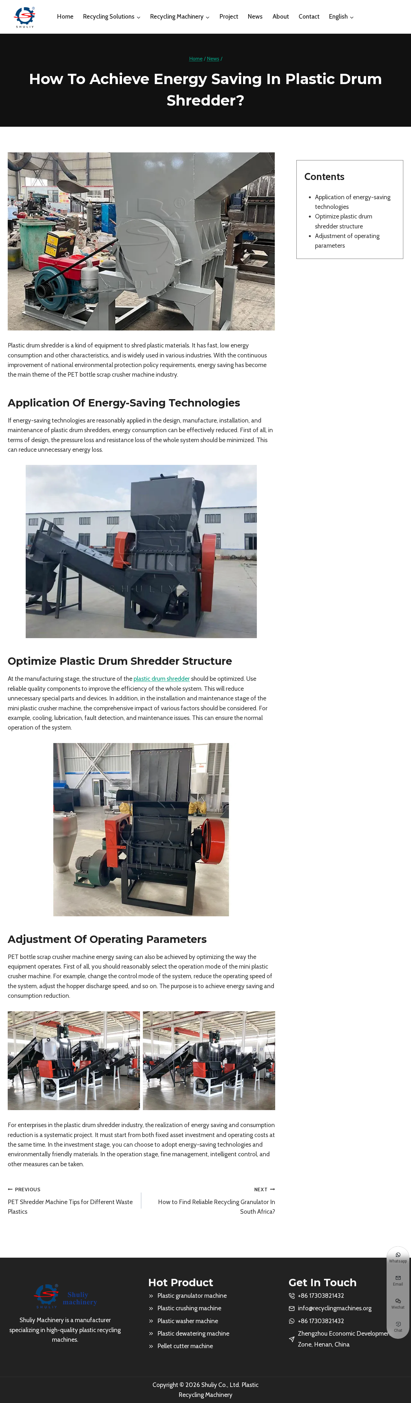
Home (65, 16)
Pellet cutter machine (185, 1346)
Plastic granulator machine (192, 1295)
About (281, 16)
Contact (309, 16)
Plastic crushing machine (189, 1308)
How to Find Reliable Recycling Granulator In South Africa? (216, 1200)
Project (229, 16)
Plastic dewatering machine (193, 1333)
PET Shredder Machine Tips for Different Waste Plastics (70, 1200)
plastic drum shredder (162, 678)
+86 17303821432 (321, 1321)
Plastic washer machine (187, 1321)
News (255, 16)
